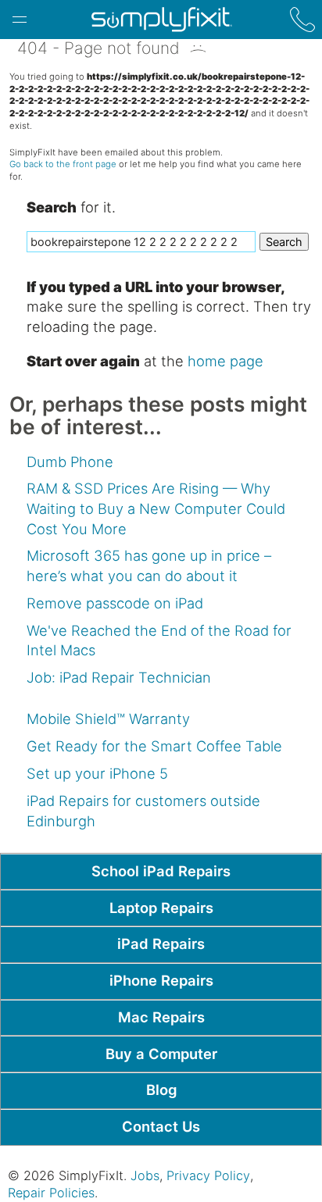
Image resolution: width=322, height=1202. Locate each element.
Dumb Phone (70, 461)
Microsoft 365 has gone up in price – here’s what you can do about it (149, 565)
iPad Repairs (161, 943)
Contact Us (161, 1126)
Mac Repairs (161, 1016)
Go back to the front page (62, 164)
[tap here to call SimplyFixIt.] (302, 19)
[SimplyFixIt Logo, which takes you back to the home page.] (161, 19)
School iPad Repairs (161, 870)
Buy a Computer (161, 1053)
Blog (161, 1089)
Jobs (145, 1175)
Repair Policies (51, 1192)
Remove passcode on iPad (115, 603)
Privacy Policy (208, 1175)
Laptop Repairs (161, 907)
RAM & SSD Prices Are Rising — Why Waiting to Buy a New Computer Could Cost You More (156, 508)
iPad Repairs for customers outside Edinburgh (143, 810)
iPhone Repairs (161, 980)
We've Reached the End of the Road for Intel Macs (159, 640)
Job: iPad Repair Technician (119, 677)
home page (225, 360)
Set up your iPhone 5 (97, 773)
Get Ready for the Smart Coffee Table (154, 745)
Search (284, 241)
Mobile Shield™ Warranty (108, 718)
